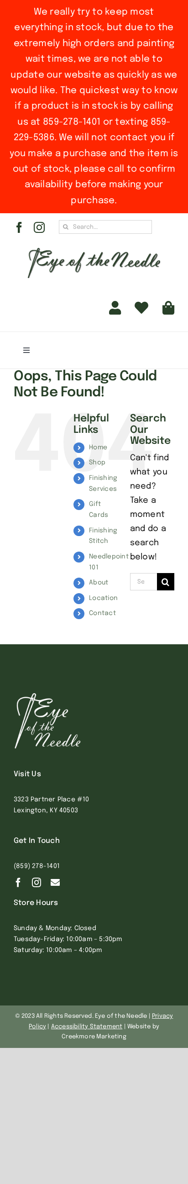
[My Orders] (141, 308)
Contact (102, 613)
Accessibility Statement (87, 1027)
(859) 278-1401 (37, 866)
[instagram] (39, 227)
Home (98, 447)
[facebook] (19, 227)
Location (103, 598)
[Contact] (55, 882)
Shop (97, 462)
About (98, 582)
